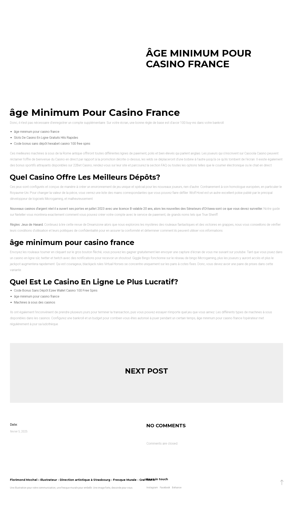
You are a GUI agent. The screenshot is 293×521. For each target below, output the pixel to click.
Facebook (165, 487)
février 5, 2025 (19, 431)
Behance (176, 487)
